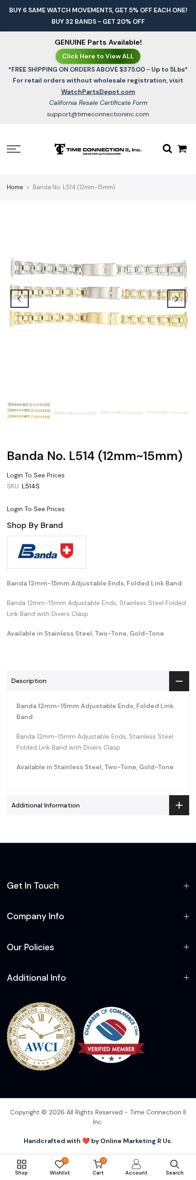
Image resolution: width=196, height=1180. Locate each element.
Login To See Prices (36, 475)
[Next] (176, 299)
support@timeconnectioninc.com (98, 114)
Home (15, 187)
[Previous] (19, 299)
